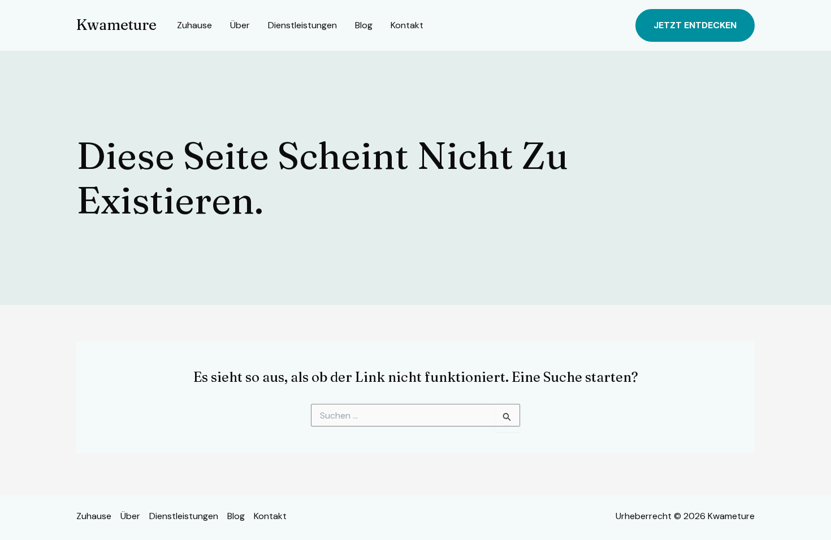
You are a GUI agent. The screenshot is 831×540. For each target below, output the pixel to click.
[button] (695, 25)
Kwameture (116, 25)
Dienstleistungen (302, 25)
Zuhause (194, 25)
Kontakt (407, 25)
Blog (364, 25)
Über (240, 25)
